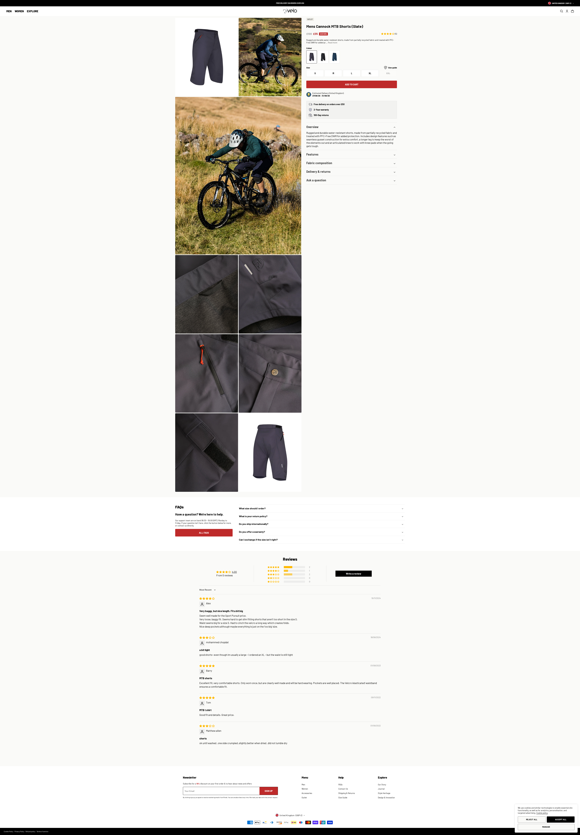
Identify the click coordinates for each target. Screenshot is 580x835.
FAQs (340, 784)
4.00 (234, 571)
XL (370, 73)
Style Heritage (384, 793)
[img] (207, 598)
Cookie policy (542, 813)
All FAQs (204, 532)
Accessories (307, 793)
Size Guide (342, 797)
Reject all (531, 819)
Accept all (560, 819)
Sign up (269, 791)
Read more (332, 43)
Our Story (382, 784)
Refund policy (30, 831)
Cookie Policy (8, 831)
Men (9, 11)
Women (19, 11)
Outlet (304, 797)
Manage (546, 827)
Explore (32, 11)
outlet (310, 19)
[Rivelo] (290, 11)
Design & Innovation (386, 797)
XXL (391, 74)
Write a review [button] (353, 573)
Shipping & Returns (346, 793)
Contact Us (343, 789)
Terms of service (42, 831)
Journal (381, 789)
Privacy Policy (19, 831)
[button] (9, 11)
